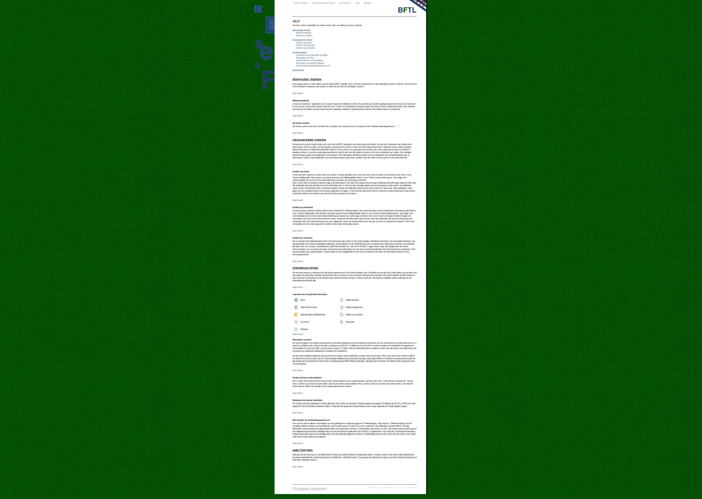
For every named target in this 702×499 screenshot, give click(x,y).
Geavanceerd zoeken (302, 40)
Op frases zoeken (304, 35)
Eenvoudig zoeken (301, 30)
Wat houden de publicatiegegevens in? (313, 66)
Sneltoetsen (298, 70)
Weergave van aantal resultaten (310, 63)
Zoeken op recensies (305, 48)
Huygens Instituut (385, 488)
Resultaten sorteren (305, 58)
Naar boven (297, 93)
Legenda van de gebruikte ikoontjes (312, 55)
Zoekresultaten (299, 52)
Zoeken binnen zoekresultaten (309, 60)
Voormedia (412, 488)
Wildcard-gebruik (303, 33)
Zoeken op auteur (304, 42)
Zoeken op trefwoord (305, 45)
